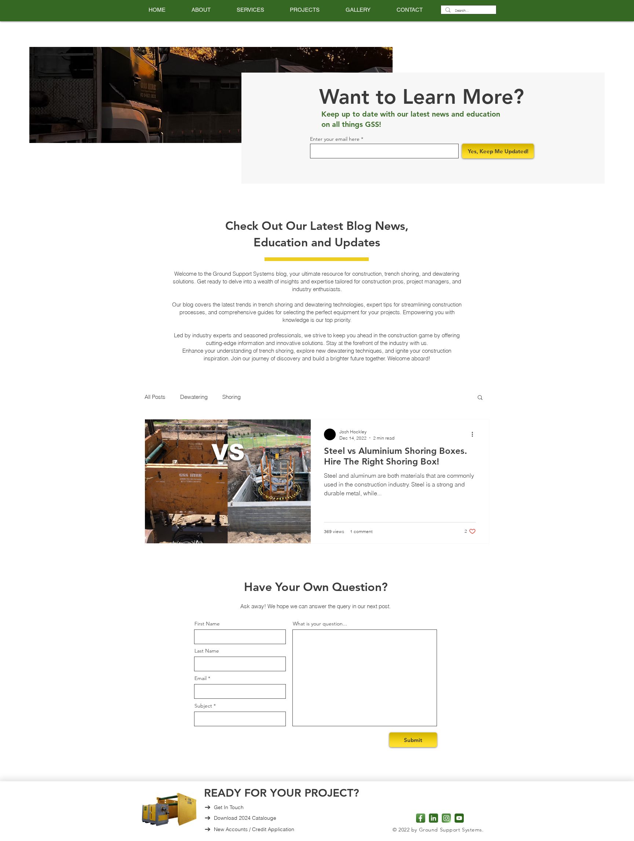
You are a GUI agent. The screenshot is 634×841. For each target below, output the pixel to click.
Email (200, 678)
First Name (207, 623)
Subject (203, 705)
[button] (250, 9)
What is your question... (320, 623)
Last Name (206, 650)
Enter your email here (335, 139)
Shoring (231, 396)
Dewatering (194, 396)
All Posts (155, 396)
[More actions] (474, 434)
